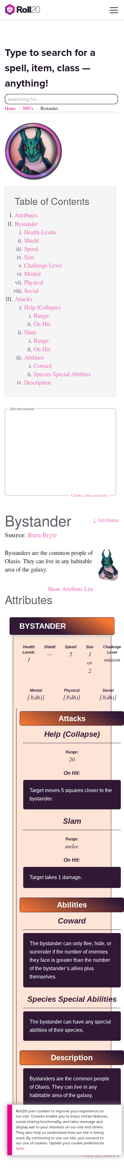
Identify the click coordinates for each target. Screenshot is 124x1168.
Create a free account (89, 495)
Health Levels (40, 232)
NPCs (28, 108)
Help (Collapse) (42, 307)
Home (10, 108)
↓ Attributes (106, 520)
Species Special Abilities (62, 374)
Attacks (23, 299)
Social (31, 290)
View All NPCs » (100, 1155)
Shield (31, 240)
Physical (33, 282)
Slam (30, 332)
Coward (43, 366)
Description (37, 382)
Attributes (26, 215)
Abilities (34, 357)
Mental (32, 273)
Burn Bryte (42, 534)
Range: (42, 315)
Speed (31, 249)
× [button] (117, 1111)
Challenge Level (43, 265)
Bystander (26, 224)
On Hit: (42, 324)
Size (29, 257)
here (20, 1148)
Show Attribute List (70, 589)
